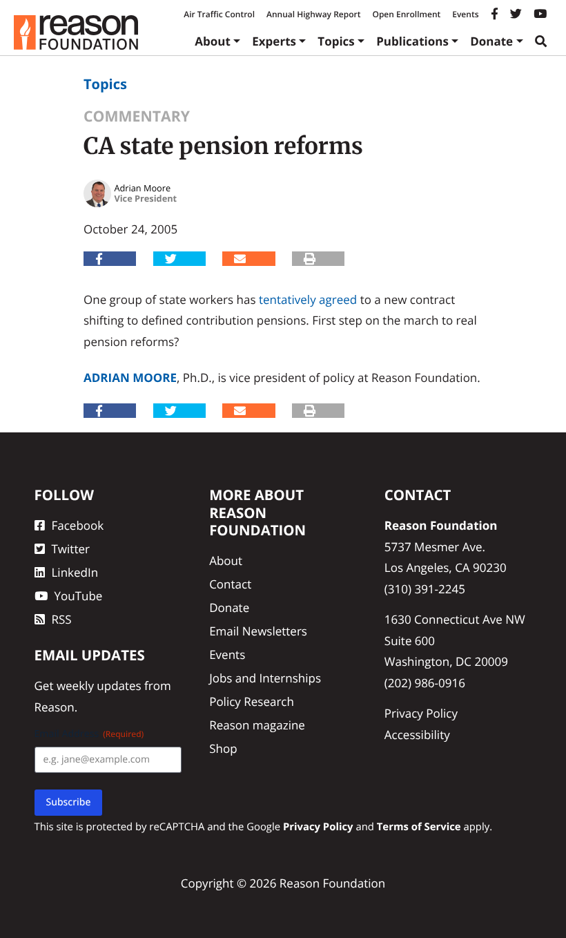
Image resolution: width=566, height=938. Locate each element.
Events (465, 14)
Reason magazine (257, 725)
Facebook (78, 525)
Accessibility (417, 735)
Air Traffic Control (219, 14)
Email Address (89, 733)
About (213, 41)
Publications (412, 41)
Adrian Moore (130, 377)
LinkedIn (75, 572)
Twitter (71, 549)
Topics (336, 41)
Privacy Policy (421, 713)
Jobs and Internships (265, 678)
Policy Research (251, 701)
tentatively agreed (308, 299)
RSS (62, 619)
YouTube (79, 596)
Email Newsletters (258, 631)
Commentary (137, 116)
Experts (274, 41)
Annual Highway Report (313, 14)
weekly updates (99, 685)
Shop (223, 748)
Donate (491, 41)
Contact (230, 584)
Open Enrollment (406, 14)
